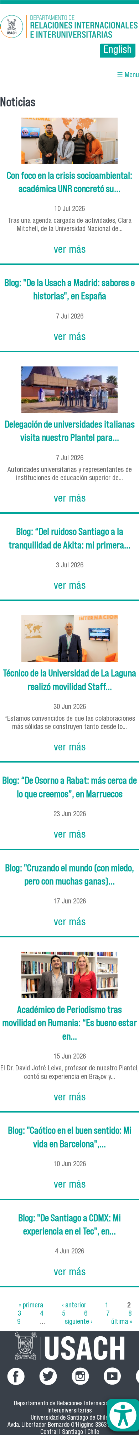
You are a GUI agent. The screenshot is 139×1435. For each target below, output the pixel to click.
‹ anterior (74, 1305)
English (117, 50)
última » (121, 1322)
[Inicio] (69, 27)
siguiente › (78, 1322)
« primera (31, 1305)
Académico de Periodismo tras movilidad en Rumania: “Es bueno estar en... (69, 1023)
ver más (70, 250)
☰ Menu (128, 75)
